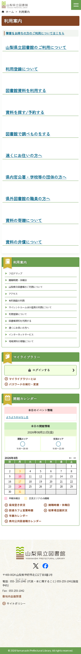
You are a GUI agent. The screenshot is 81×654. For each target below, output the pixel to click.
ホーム (10, 11)
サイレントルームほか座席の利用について (30, 307)
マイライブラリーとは (22, 379)
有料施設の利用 (17, 300)
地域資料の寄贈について (21, 341)
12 (40, 476)
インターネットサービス (21, 334)
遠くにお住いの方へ (19, 327)
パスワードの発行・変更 (24, 384)
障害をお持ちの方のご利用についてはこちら (35, 33)
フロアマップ (15, 273)
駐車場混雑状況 (57, 510)
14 (61, 476)
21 (61, 481)
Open (76, 5)
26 (40, 486)
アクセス (13, 293)
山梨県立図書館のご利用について (26, 286)
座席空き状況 (17, 505)
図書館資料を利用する (20, 320)
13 (51, 476)
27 (51, 486)
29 (71, 486)
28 (61, 486)
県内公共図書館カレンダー (25, 521)
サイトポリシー (16, 603)
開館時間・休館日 (18, 280)
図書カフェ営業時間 (21, 510)
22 (71, 481)
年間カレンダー (18, 515)
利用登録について (18, 314)
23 (9, 486)
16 (9, 481)
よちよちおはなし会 (17, 417)
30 (9, 491)
